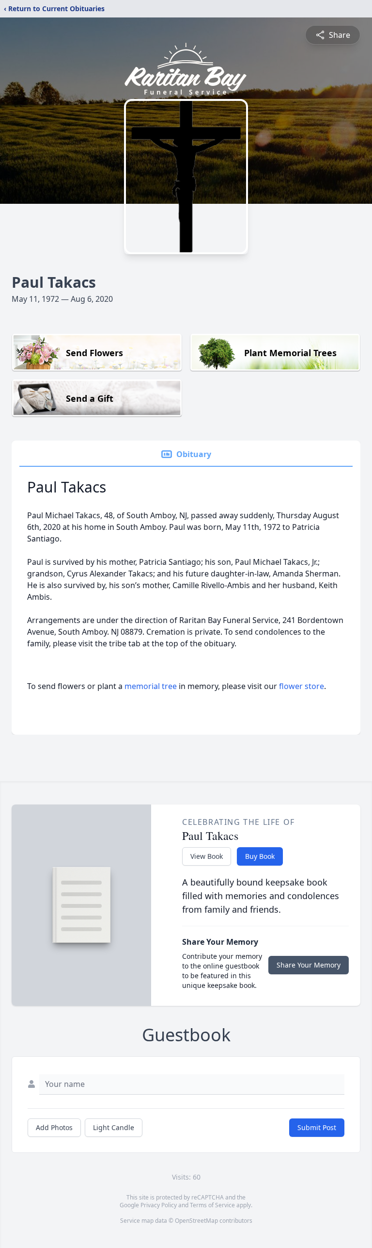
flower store (301, 686)
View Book (206, 856)
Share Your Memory (309, 964)
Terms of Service (212, 1205)
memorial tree (150, 686)
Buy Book (260, 856)
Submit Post (316, 1127)
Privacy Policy (158, 1205)
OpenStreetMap (196, 1220)
